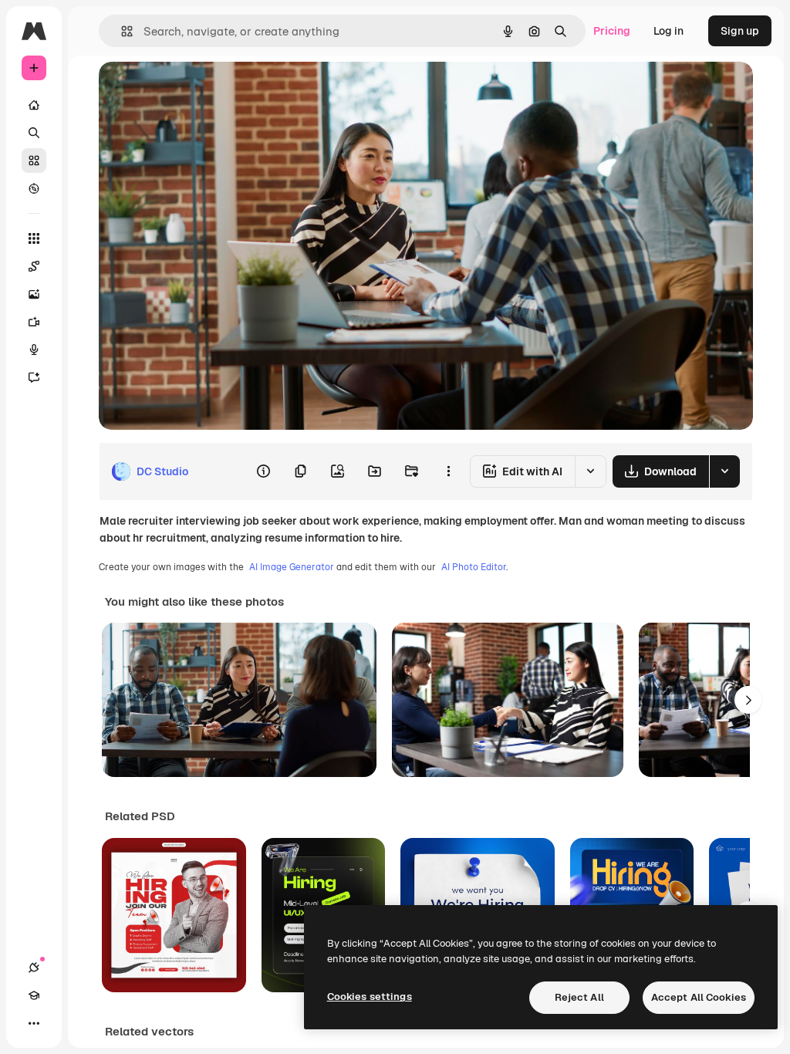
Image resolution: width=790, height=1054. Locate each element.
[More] (34, 1023)
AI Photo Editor (473, 567)
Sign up (740, 31)
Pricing (611, 31)
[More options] (448, 471)
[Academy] (34, 995)
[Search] (34, 132)
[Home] (34, 105)
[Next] (748, 700)
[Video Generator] (34, 321)
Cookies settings (369, 996)
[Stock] (34, 160)
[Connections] (34, 967)
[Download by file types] (724, 471)
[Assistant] (34, 377)
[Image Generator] (34, 294)
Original (197, 90)
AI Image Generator (291, 567)
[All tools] (34, 238)
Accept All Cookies (698, 997)
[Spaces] (34, 266)
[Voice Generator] (34, 349)
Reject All (579, 997)
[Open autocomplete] (121, 31)
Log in (668, 31)
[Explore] (34, 188)
